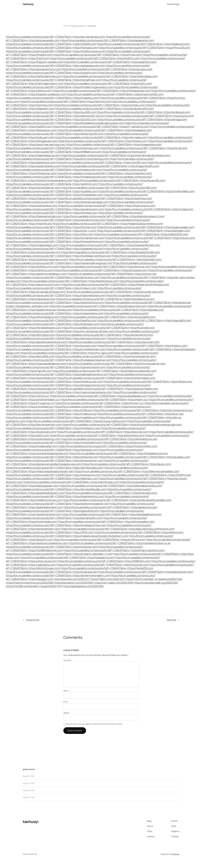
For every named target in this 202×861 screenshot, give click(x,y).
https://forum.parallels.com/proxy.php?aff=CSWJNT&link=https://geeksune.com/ (110, 507)
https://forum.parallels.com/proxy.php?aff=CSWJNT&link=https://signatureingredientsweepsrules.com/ (77, 462)
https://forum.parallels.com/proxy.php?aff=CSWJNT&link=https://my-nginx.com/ (67, 353)
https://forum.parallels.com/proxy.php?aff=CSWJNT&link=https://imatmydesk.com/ (146, 191)
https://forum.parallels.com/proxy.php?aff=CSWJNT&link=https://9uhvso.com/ (51, 227)
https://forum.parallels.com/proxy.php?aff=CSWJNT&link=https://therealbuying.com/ (105, 299)
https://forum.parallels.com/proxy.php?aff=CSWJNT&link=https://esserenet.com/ (107, 40)
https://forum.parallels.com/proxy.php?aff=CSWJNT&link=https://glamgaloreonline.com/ (57, 374)
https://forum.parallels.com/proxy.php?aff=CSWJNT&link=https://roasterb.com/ (52, 417)
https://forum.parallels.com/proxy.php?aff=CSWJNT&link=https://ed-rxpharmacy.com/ (55, 36)
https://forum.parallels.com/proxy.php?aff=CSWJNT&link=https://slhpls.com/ (147, 381)
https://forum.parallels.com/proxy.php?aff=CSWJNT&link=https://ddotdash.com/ (143, 230)
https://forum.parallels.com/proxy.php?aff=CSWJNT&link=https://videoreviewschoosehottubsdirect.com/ (67, 536)
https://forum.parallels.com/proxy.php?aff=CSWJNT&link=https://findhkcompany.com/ (56, 51)
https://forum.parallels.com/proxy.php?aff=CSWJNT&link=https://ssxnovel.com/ (113, 342)
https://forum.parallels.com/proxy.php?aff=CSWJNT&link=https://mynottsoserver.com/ (105, 356)
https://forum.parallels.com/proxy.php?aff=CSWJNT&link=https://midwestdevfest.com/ (109, 245)
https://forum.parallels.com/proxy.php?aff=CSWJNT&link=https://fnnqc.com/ (97, 54)
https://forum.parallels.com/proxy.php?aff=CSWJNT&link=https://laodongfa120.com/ (55, 133)
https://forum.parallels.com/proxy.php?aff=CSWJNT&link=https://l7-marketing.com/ (100, 126)
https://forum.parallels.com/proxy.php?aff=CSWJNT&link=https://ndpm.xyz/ (104, 399)
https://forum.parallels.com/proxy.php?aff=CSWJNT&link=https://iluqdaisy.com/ (52, 191)
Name (66, 691)
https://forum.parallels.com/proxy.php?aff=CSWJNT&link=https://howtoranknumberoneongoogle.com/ (122, 424)
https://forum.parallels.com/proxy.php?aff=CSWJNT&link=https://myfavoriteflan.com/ (107, 446)
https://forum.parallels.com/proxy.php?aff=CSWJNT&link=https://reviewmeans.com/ (55, 313)
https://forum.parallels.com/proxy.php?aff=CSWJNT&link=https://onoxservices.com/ (114, 291)
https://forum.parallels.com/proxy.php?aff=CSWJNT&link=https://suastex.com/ (144, 457)
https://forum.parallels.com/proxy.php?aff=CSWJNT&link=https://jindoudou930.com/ (105, 108)
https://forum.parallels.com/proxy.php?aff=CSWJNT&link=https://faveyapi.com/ (52, 47)
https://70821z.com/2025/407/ (107, 579)
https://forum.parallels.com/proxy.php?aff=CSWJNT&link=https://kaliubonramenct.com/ (114, 216)
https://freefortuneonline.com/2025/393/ (30, 582)
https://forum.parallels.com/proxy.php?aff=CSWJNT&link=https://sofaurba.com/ (52, 457)
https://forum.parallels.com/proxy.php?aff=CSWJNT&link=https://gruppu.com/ (107, 69)
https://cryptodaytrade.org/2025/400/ (156, 582)
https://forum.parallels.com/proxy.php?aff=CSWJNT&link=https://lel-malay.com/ (101, 137)
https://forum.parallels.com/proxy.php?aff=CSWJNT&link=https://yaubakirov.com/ (67, 557)
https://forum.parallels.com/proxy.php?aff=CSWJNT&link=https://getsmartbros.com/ (55, 302)
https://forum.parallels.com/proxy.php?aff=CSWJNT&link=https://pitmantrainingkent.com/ (58, 575)
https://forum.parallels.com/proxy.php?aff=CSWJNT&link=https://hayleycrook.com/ (54, 169)
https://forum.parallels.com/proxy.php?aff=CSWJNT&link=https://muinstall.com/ (108, 327)
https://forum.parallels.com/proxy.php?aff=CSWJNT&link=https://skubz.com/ (126, 464)
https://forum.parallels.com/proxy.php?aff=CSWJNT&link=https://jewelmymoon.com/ (55, 209)
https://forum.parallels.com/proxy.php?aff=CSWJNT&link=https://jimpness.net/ (51, 572)
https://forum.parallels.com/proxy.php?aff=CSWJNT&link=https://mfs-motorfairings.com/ (57, 159)
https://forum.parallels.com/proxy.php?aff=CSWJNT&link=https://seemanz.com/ (52, 478)
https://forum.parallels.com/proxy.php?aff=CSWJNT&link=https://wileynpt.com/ (52, 547)
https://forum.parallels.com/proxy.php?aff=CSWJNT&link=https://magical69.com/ (144, 320)
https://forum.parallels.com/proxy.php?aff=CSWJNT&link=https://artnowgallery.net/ (106, 521)
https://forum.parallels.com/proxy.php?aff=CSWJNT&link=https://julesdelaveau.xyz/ (98, 396)
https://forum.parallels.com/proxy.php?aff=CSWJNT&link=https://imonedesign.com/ (54, 194)
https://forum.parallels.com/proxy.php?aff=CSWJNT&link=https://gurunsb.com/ (103, 432)
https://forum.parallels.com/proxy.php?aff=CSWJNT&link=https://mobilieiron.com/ (53, 428)
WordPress (175, 854)
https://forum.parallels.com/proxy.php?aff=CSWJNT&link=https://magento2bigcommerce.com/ (108, 223)
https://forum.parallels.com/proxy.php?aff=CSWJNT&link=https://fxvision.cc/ (99, 403)
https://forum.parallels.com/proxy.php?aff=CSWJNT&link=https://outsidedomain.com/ (55, 349)
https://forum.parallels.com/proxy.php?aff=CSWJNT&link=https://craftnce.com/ (99, 539)
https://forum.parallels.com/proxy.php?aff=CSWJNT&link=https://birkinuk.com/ (105, 266)
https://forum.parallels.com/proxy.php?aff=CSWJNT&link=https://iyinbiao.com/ (99, 105)
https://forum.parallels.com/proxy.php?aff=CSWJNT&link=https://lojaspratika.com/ (114, 144)
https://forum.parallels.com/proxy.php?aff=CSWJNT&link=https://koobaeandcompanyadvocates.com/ (65, 123)
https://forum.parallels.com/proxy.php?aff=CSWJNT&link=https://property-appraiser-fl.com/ (59, 554)
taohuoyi (28, 4)
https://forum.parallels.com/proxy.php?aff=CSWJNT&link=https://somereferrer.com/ (104, 335)
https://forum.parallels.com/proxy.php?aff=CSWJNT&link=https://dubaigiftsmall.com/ (110, 252)
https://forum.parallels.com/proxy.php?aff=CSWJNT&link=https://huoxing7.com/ (102, 564)
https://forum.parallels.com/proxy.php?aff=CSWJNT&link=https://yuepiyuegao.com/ (146, 227)
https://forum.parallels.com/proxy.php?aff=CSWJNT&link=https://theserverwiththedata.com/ (115, 284)
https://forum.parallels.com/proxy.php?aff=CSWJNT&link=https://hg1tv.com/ (108, 83)
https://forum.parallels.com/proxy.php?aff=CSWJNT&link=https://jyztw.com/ (150, 116)
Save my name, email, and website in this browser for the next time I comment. (94, 724)
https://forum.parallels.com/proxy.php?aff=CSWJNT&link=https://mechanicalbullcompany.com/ (115, 155)
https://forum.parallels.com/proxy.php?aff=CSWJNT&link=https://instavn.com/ (51, 288)
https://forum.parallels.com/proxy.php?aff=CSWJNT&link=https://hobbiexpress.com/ (102, 90)
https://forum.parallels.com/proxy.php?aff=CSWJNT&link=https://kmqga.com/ (142, 119)
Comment (67, 660)
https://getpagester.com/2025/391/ (83, 586)
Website (66, 713)
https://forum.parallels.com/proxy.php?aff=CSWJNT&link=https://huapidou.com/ (52, 98)
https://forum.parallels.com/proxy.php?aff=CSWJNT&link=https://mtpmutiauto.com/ (106, 205)
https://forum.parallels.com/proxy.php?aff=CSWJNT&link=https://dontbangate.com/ (54, 467)
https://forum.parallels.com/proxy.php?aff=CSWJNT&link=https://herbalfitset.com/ (54, 80)
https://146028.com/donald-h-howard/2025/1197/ (34, 586)
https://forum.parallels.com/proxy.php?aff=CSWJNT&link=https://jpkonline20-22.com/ (55, 116)
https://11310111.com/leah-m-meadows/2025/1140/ (153, 579)
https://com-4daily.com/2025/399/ (114, 582)
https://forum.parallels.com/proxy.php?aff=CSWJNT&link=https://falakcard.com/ (143, 44)
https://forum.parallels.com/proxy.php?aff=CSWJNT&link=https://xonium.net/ (112, 274)
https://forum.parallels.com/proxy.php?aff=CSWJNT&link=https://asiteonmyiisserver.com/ (58, 503)
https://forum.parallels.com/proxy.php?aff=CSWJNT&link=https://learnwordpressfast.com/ (127, 471)
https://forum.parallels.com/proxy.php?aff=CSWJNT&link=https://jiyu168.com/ (51, 112)
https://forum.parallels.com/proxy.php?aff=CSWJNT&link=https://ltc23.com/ (143, 148)
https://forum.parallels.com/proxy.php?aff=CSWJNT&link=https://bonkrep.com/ (52, 212)
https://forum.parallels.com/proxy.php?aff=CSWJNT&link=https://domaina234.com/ (54, 518)
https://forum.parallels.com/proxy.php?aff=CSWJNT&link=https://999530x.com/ (104, 561)
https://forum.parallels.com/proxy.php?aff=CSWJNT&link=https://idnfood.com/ (65, 101)
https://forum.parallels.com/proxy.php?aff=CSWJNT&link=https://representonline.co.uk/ (119, 543)
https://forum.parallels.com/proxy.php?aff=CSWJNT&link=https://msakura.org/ (51, 414)
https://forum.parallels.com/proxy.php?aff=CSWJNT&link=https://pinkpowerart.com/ (55, 460)
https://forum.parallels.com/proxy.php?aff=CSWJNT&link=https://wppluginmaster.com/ (108, 388)
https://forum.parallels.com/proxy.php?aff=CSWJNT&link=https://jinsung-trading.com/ (76, 421)
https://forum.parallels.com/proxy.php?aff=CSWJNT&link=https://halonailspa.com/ (110, 76)
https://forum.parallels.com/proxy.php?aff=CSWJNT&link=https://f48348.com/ (51, 44)
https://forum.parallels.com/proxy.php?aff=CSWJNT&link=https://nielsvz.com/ (142, 345)
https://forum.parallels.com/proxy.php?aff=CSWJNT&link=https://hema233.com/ (106, 568)
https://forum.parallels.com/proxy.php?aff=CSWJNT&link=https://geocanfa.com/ (52, 511)
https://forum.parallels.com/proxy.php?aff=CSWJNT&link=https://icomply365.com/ (109, 187)
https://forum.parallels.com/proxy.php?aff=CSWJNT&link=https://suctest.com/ (51, 345)
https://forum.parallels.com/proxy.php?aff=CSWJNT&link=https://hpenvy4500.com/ (115, 94)
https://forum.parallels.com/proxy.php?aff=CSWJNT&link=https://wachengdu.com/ (71, 482)
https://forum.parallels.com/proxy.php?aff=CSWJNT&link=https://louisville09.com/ (107, 317)
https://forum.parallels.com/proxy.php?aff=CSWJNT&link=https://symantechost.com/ (55, 238)
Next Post (171, 619)
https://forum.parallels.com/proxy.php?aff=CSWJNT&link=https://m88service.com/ (53, 151)
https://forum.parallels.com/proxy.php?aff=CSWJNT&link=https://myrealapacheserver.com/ (59, 360)
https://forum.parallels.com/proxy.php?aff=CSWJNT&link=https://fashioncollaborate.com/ (104, 371)
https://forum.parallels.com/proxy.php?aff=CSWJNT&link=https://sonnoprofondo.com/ (56, 338)
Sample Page (173, 4)
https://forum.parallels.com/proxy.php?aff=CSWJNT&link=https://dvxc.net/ (140, 414)
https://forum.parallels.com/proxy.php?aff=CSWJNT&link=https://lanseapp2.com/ (104, 130)
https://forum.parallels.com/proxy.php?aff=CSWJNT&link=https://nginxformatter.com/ (55, 367)
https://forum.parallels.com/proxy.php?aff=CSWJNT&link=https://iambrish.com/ (52, 184)
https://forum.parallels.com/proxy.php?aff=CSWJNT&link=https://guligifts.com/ (51, 72)
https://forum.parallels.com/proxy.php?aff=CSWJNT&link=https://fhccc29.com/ (144, 47)
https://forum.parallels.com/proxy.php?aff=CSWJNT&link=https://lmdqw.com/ (103, 141)
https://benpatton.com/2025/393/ (74, 582)
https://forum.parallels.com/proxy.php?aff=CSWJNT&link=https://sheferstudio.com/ (54, 381)
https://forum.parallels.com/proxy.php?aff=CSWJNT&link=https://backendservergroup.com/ (59, 263)
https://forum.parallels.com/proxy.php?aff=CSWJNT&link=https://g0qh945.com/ (110, 62)
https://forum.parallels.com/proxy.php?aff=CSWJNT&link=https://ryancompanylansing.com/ (59, 392)
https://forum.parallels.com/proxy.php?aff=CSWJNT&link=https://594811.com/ (146, 475)
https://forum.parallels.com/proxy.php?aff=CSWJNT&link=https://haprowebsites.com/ (56, 295)
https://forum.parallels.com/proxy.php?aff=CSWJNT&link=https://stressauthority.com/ (56, 385)
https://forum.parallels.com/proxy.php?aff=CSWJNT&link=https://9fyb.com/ (49, 234)
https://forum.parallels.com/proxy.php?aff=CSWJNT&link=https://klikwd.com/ (139, 532)
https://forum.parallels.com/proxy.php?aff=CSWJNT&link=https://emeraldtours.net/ (109, 439)
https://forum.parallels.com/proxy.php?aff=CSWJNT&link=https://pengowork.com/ (145, 572)
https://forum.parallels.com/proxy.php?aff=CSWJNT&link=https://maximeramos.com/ (55, 496)
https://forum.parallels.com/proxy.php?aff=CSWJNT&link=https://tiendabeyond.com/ (118, 453)
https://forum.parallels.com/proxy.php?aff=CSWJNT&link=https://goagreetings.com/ (55, 248)
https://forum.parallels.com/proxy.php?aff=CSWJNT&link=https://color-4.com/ (51, 230)
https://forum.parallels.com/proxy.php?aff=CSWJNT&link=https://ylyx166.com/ (101, 162)
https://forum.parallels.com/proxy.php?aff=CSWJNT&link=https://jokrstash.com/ (115, 259)
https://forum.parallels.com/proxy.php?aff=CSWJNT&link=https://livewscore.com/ (53, 475)
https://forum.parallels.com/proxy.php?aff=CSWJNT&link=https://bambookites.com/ (70, 281)
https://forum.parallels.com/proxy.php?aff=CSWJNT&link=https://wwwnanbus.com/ (102, 406)
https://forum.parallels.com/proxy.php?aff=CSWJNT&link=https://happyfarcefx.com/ (110, 166)
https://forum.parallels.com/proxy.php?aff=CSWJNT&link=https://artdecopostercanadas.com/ (116, 500)
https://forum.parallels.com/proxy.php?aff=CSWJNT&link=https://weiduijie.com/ (52, 449)
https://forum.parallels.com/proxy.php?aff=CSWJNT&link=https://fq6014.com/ (95, 58)
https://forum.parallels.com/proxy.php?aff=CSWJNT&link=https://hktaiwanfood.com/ (55, 241)
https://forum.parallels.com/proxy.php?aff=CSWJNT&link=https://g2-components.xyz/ (143, 410)
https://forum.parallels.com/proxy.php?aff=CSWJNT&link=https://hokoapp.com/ (111, 493)
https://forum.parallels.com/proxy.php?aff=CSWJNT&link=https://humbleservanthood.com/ (59, 256)
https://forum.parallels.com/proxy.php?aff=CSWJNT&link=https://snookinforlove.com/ (55, 220)
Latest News (91, 26)
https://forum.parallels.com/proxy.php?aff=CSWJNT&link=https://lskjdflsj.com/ (51, 320)
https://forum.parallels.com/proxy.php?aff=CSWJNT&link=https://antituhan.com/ (52, 277)
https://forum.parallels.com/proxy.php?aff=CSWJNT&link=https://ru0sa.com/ (149, 209)
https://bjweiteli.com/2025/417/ (72, 579)
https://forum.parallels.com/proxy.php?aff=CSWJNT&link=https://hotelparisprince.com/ (56, 177)
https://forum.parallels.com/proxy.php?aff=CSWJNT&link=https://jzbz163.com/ (51, 119)
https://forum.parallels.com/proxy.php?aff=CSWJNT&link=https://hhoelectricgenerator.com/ (59, 87)
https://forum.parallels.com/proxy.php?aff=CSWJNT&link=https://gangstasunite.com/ (55, 65)
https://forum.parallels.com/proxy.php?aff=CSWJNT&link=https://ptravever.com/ (100, 270)
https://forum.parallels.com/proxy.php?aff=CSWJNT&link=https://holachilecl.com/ (104, 173)
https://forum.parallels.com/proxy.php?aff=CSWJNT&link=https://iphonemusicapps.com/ (57, 202)
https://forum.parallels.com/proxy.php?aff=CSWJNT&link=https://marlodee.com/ (52, 324)
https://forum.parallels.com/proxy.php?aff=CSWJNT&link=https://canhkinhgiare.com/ (106, 378)
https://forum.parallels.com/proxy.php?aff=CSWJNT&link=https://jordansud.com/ (143, 112)
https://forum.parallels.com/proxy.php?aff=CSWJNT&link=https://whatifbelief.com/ (54, 442)
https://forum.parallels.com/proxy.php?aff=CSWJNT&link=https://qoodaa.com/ (118, 309)
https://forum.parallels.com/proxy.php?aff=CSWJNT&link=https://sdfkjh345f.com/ (141, 234)
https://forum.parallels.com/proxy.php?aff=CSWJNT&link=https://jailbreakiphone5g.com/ (110, 485)
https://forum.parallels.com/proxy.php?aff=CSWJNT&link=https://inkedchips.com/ (104, 198)
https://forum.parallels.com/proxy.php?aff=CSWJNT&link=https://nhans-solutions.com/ (114, 550)
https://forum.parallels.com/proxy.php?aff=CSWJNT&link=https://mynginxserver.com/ (116, 363)
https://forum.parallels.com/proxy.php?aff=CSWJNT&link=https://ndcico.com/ (150, 238)
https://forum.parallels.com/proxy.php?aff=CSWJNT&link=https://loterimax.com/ (52, 148)
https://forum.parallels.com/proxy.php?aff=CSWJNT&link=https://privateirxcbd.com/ (98, 306)
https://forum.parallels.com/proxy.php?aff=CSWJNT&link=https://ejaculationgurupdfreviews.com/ (118, 529)
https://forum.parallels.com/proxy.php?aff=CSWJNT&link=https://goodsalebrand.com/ (112, 514)
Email (65, 702)
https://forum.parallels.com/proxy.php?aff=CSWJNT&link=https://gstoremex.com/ (97, 435)
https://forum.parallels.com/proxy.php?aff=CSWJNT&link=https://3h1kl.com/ (50, 532)
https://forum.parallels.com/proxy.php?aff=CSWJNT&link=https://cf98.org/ (49, 410)
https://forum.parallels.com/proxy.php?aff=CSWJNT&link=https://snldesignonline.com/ (56, 525)
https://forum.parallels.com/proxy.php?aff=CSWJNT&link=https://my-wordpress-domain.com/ (60, 331)
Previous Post (32, 619)
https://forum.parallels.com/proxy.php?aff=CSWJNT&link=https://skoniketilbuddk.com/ (56, 489)
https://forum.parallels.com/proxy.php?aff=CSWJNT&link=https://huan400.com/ (119, 180)
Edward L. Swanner (78, 26)
